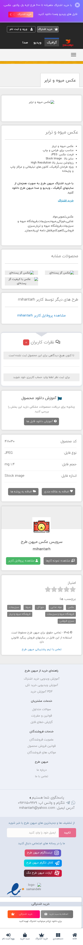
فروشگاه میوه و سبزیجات (60, 614)
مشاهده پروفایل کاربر (22, 561)
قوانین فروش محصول (42, 746)
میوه (27, 607)
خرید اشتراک (41, 938)
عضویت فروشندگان (41, 740)
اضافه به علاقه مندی (57, 492)
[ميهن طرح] (67, 43)
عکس (71, 607)
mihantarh (41, 549)
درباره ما (42, 770)
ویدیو (37, 42)
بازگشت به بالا (18, 656)
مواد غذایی (56, 607)
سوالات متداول (41, 709)
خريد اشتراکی (25, 914)
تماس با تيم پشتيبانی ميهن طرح (42, 649)
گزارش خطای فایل (42, 722)
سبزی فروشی (66, 621)
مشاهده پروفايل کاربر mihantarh (41, 315)
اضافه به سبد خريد (58, 914)
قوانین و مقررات (41, 716)
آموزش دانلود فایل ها (40, 421)
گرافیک (52, 42)
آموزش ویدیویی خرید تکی (41, 685)
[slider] (60, 589)
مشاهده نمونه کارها (58, 561)
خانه (75, 938)
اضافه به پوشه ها (21, 492)
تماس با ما (41, 776)
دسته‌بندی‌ (58, 938)
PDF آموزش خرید (41, 692)
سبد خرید (25, 938)
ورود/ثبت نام (8, 938)
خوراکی (40, 607)
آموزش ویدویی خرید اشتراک (41, 679)
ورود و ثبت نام (19, 29)
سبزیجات (14, 607)
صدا (25, 42)
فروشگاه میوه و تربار (19, 614)
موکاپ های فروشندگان (41, 752)
